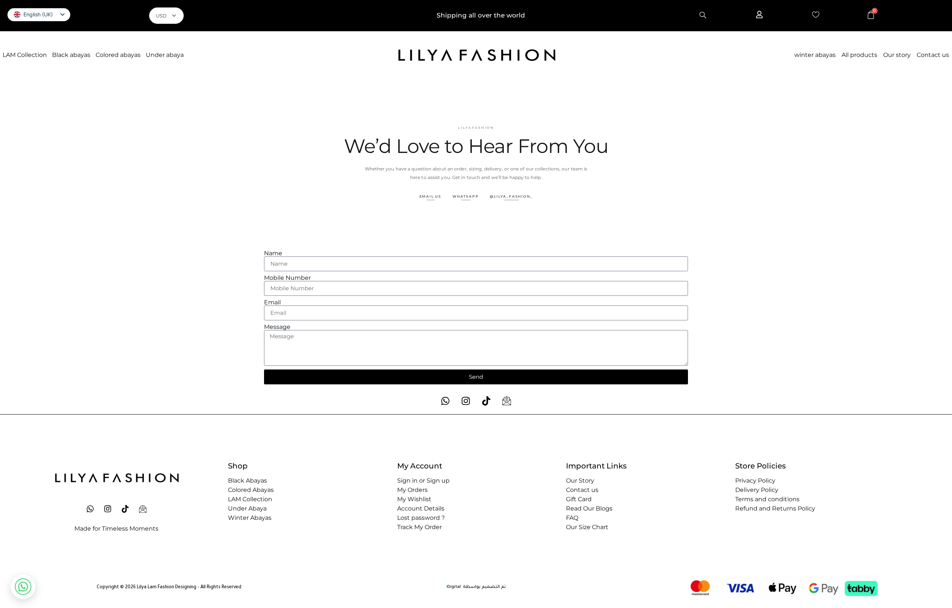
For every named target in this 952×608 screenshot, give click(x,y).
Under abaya (165, 54)
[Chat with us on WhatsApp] (23, 587)
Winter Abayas (249, 517)
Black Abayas (247, 480)
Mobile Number (287, 278)
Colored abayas (118, 54)
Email (272, 302)
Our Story (580, 480)
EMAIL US (430, 196)
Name (273, 253)
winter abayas (815, 54)
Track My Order (419, 527)
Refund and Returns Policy (775, 508)
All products (859, 54)
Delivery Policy (756, 489)
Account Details (420, 508)
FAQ (572, 517)
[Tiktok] (486, 401)
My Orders (412, 489)
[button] (703, 14)
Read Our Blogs (589, 508)
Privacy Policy (755, 480)
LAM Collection (25, 54)
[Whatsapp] (445, 401)
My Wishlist (414, 499)
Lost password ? (421, 517)
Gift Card (579, 499)
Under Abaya (247, 508)
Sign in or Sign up (423, 480)
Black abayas (71, 54)
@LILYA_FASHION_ (511, 196)
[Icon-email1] (507, 401)
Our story (897, 54)
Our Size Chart (587, 527)
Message (277, 327)
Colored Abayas (251, 489)
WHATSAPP (466, 196)
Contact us (933, 54)
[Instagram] (466, 401)
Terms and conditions (767, 499)
